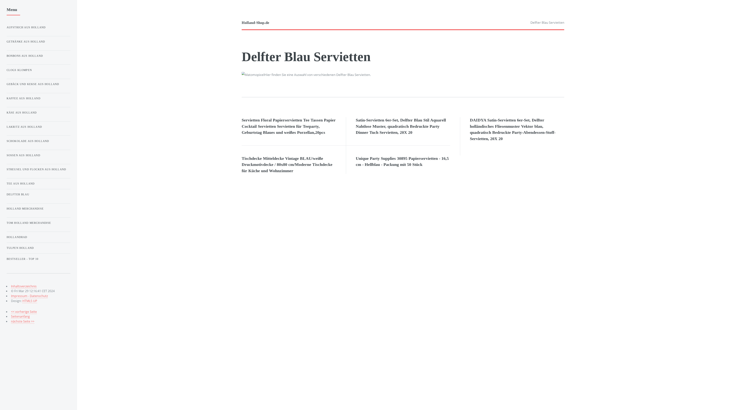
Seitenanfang (20, 316)
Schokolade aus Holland (28, 141)
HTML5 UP (29, 301)
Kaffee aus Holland (23, 98)
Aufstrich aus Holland (26, 27)
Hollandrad (17, 237)
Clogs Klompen (19, 70)
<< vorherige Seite (24, 312)
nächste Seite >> (22, 321)
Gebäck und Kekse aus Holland (33, 84)
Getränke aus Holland (26, 41)
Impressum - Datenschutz (29, 296)
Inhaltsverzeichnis (24, 286)
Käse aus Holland (22, 112)
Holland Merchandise (25, 208)
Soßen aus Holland (23, 155)
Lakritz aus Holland (24, 126)
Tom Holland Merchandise (29, 222)
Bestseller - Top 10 (22, 258)
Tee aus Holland (21, 183)
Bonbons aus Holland (25, 55)
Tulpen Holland (20, 247)
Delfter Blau (18, 194)
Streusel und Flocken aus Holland (36, 169)
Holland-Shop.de (255, 23)
